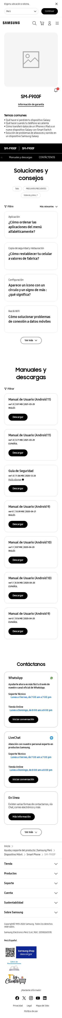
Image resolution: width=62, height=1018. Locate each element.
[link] (56, 90)
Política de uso (31, 1011)
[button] (31, 224)
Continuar (49, 11)
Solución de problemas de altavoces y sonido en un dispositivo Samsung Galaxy (31, 134)
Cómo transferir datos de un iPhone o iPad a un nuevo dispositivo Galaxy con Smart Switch (30, 128)
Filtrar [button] (11, 388)
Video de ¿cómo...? (31, 195)
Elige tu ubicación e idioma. (16, 4)
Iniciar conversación (23, 719)
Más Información (22, 816)
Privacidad (18, 1005)
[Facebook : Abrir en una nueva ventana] (17, 998)
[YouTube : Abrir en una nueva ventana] (38, 998)
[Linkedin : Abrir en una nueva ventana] (45, 998)
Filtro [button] (10, 206)
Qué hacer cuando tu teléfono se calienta (27, 123)
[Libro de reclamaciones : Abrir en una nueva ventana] (14, 966)
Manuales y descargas (20, 157)
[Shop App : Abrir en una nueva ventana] (20, 952)
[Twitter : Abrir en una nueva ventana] (24, 998)
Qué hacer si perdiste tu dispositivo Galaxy (28, 120)
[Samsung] (10, 23)
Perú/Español (10, 940)
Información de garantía (31, 104)
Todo (17, 189)
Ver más (29, 832)
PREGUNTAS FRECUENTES (36, 189)
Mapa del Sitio (42, 1005)
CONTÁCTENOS (47, 157)
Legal (29, 1005)
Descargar (18, 417)
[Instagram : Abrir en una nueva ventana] (31, 998)
